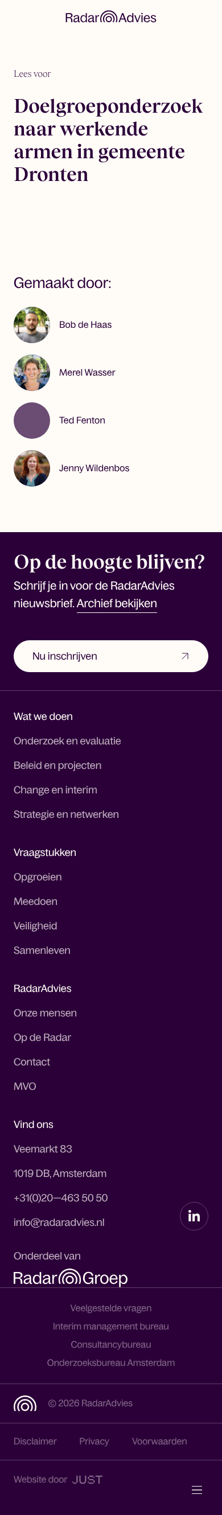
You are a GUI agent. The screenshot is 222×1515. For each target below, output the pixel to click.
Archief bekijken (117, 604)
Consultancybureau (111, 1345)
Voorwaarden (159, 1441)
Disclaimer (35, 1441)
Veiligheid (35, 926)
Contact (32, 1062)
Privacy (94, 1441)
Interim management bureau (111, 1326)
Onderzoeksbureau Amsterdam (111, 1363)
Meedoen (35, 901)
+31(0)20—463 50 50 (61, 1198)
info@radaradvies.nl (59, 1222)
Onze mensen (45, 1013)
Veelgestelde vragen (111, 1308)
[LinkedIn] (194, 1216)
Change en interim (55, 790)
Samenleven (42, 950)
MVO (25, 1086)
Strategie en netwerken (66, 814)
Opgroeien (38, 877)
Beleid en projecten (57, 765)
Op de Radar (42, 1037)
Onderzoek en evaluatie (67, 741)
